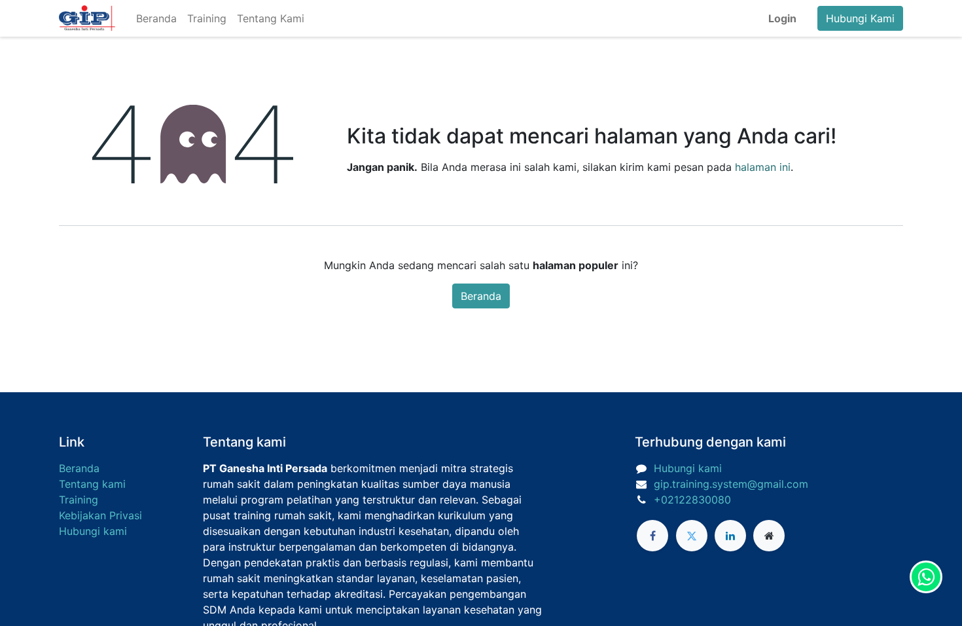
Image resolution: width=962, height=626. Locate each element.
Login (782, 18)
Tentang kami (92, 483)
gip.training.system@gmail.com (731, 483)
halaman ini (763, 167)
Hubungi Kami (860, 18)
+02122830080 (692, 499)
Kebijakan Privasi (100, 515)
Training (78, 499)
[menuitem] (156, 18)
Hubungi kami (93, 531)
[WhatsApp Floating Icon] (926, 577)
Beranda (481, 296)
